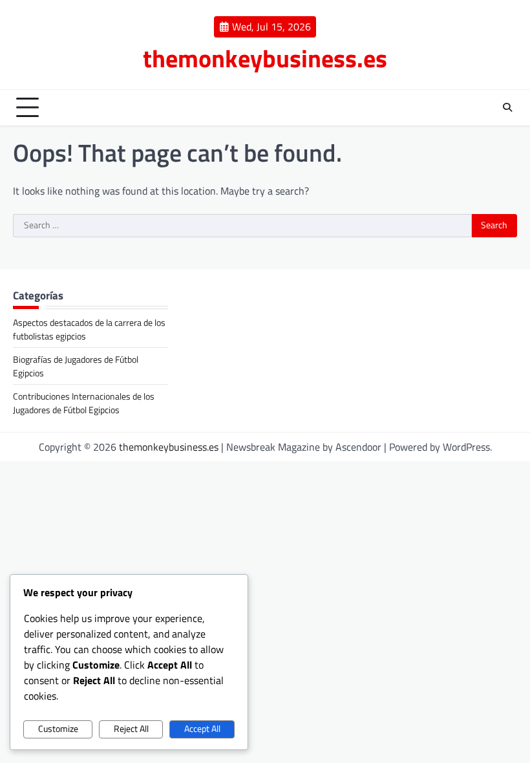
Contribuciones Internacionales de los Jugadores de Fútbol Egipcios (83, 402)
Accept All (202, 728)
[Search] (507, 107)
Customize (58, 728)
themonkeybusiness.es (265, 58)
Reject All (131, 728)
